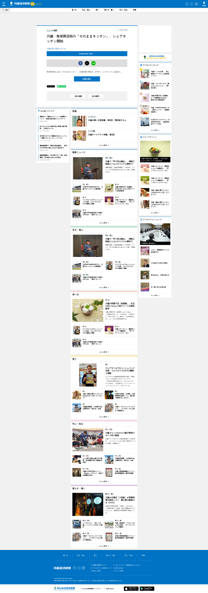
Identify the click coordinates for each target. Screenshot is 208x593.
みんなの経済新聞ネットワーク (64, 588)
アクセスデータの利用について (102, 568)
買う (97, 10)
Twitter (191, 4)
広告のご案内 (96, 571)
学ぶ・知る (123, 10)
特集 (134, 10)
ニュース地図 (52, 30)
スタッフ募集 (119, 571)
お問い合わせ (119, 568)
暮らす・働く (109, 10)
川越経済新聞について (99, 565)
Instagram (196, 4)
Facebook (187, 4)
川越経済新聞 (20, 4)
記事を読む (87, 79)
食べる (74, 10)
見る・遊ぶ (86, 10)
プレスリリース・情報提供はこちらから (127, 565)
